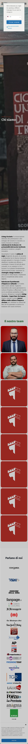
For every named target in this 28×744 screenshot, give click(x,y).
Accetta (14, 740)
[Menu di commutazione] (25, 3)
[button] (26, 724)
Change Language (14, 22)
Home (3, 116)
